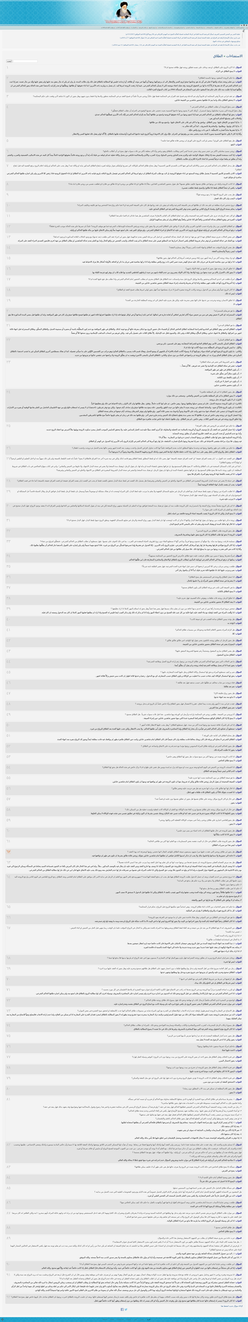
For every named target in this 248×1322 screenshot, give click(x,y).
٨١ (8, 1099)
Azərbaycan (120, 1319)
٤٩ (8, 714)
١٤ (8, 247)
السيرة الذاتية (239, 27)
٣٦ (8, 577)
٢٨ (8, 481)
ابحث (9, 61)
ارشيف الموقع (152, 27)
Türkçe (112, 1319)
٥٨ (8, 809)
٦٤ (8, 877)
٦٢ (8, 852)
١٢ (8, 226)
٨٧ (8, 1213)
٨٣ (8, 1167)
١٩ (8, 300)
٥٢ (8, 746)
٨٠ (8, 1089)
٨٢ (8, 1145)
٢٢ (8, 340)
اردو (135, 1319)
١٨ (8, 290)
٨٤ (8, 1177)
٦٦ (8, 917)
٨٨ (8, 1227)
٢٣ (8, 362)
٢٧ (8, 458)
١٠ (8, 205)
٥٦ (8, 788)
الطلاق (218, 56)
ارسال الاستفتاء (200, 27)
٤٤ (8, 661)
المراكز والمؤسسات (178, 27)
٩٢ (8, 1297)
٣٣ (8, 541)
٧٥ (8, 1036)
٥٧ (8, 799)
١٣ (8, 237)
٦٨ (8, 958)
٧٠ (8, 979)
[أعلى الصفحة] (2, 1319)
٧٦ (8, 1046)
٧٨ (8, 1067)
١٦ (8, 268)
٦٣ (8, 862)
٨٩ (8, 1238)
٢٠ (8, 311)
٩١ (8, 1275)
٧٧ (8, 1057)
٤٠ (8, 619)
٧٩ (8, 1078)
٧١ (8, 990)
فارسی (142, 1319)
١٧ (8, 279)
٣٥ (8, 566)
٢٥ (8, 426)
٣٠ (8, 506)
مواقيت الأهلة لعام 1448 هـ (107, 27)
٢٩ (8, 491)
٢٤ (8, 392)
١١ (8, 216)
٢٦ (8, 448)
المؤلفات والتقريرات (229, 27)
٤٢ (8, 640)
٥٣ (8, 757)
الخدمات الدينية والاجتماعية (164, 27)
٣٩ (8, 609)
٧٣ (8, 1011)
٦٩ (8, 968)
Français (104, 1319)
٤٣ (8, 651)
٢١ (8, 325)
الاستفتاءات (234, 56)
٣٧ (8, 587)
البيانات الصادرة (190, 27)
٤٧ (8, 693)
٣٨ (8, 598)
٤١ (8, 630)
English (129, 1319)
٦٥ (8, 907)
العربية (148, 1319)
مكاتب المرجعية (142, 27)
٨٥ (8, 1188)
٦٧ (8, 928)
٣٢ (8, 531)
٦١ (8, 841)
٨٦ (8, 1202)
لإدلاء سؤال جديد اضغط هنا (232, 1306)
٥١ (8, 735)
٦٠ (8, 831)
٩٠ (8, 1264)
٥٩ (8, 820)
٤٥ (8, 672)
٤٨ (8, 704)
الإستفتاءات (209, 27)
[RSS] (244, 25)
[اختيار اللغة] (241, 25)
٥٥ (8, 778)
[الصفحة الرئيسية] (246, 25)
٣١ (8, 520)
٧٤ (8, 1025)
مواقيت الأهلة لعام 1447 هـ (122, 27)
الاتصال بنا (133, 27)
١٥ (8, 258)
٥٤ (8, 767)
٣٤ (8, 556)
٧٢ (8, 1000)
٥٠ (8, 725)
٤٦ (8, 683)
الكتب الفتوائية (217, 27)
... (245, 27)
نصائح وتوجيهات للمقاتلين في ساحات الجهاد (226, 41)
